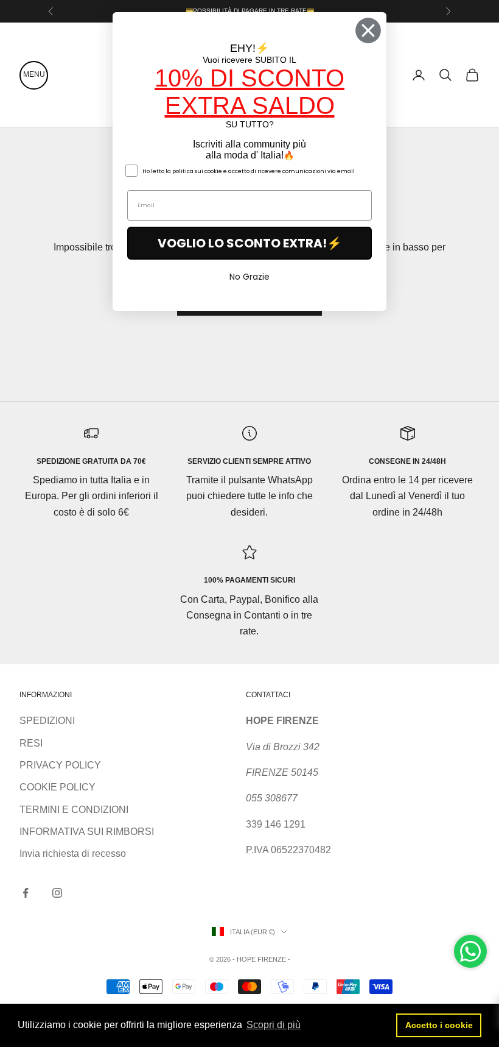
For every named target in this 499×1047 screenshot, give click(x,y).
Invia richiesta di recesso (72, 853)
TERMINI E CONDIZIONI (73, 809)
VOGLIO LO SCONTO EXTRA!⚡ (250, 243)
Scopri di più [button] (273, 1025)
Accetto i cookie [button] (439, 1025)
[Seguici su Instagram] (57, 893)
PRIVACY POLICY (60, 765)
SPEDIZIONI (47, 720)
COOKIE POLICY (57, 787)
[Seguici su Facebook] (25, 893)
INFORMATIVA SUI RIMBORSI (86, 831)
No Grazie (249, 277)
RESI (31, 743)
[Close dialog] (368, 30)
